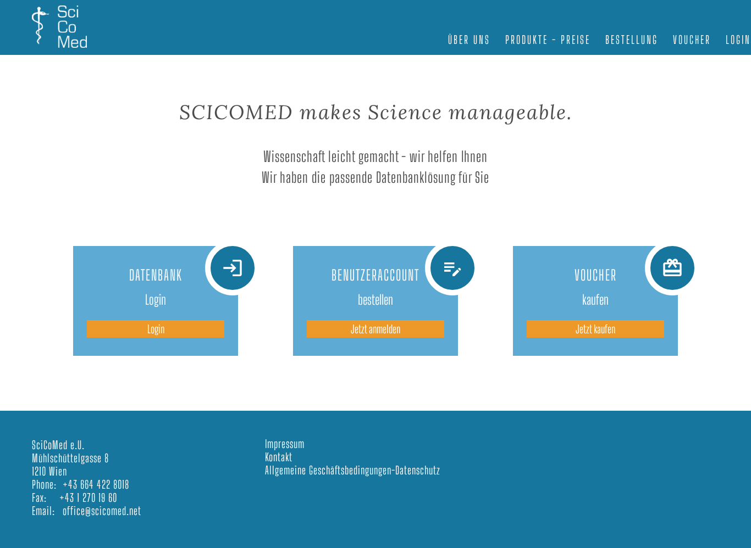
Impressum (285, 443)
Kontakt (278, 456)
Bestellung (631, 39)
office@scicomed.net (102, 510)
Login (155, 328)
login (738, 39)
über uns (469, 39)
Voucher (692, 39)
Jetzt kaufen (595, 328)
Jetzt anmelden (375, 328)
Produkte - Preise (547, 39)
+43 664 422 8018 (96, 484)
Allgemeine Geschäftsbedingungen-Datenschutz (352, 470)
